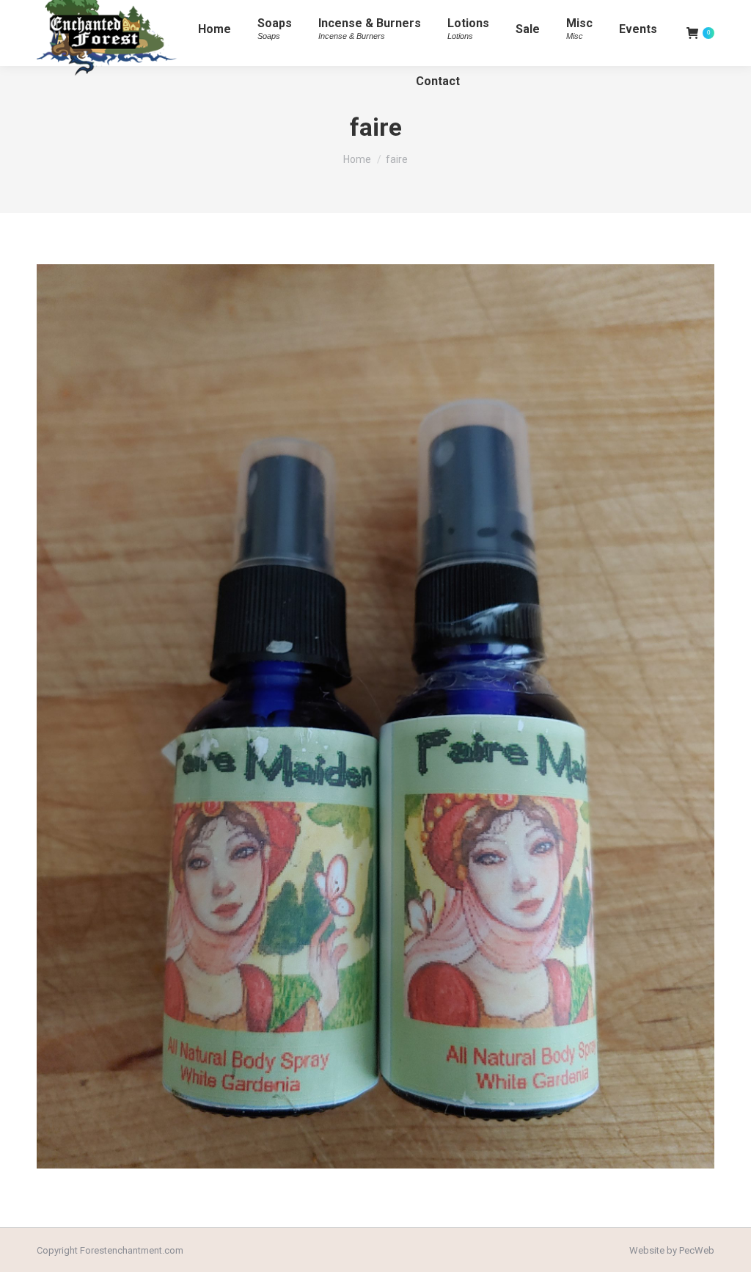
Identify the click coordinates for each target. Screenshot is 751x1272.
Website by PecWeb (671, 1250)
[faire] (375, 716)
